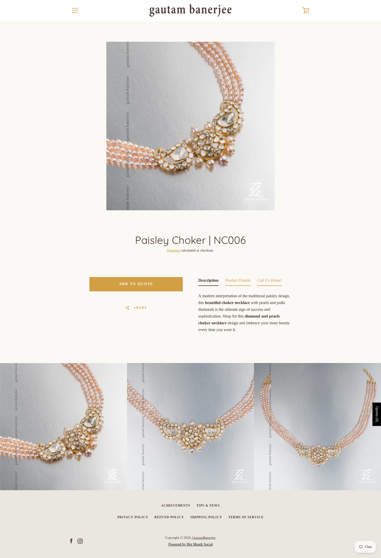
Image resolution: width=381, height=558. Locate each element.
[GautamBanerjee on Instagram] (80, 541)
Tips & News (208, 505)
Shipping (173, 250)
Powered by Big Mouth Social (190, 544)
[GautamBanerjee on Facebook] (71, 541)
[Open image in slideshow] (190, 126)
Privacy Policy (132, 517)
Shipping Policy (206, 517)
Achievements (175, 505)
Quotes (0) (377, 414)
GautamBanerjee (204, 538)
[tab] (208, 281)
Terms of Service (246, 517)
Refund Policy (169, 517)
